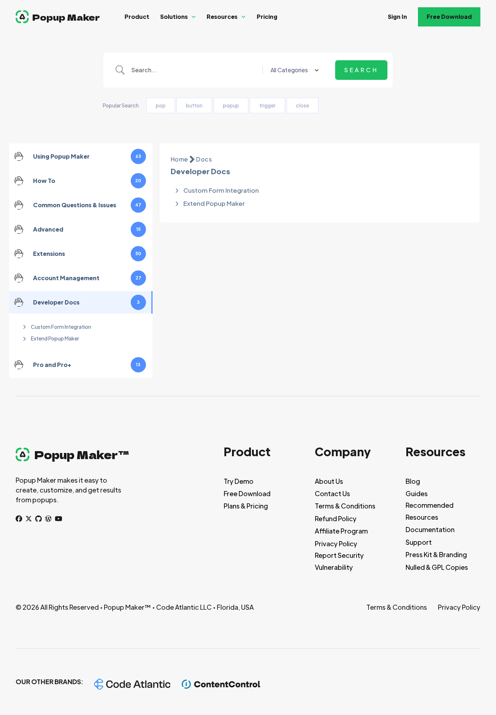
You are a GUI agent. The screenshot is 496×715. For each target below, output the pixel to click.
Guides (417, 493)
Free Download (449, 16)
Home (179, 159)
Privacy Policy (336, 543)
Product (137, 16)
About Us (329, 481)
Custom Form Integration (61, 326)
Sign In (397, 16)
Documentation (430, 529)
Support (419, 542)
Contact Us (332, 493)
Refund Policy (336, 518)
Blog (413, 481)
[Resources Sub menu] (243, 17)
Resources (222, 16)
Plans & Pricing (246, 506)
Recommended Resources (430, 511)
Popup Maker (66, 17)
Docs (204, 159)
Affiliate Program (341, 531)
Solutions (174, 16)
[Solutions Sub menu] (193, 17)
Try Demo (238, 481)
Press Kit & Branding (436, 554)
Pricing (267, 16)
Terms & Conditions (345, 506)
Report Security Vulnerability (339, 561)
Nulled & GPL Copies (437, 567)
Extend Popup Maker (55, 338)
